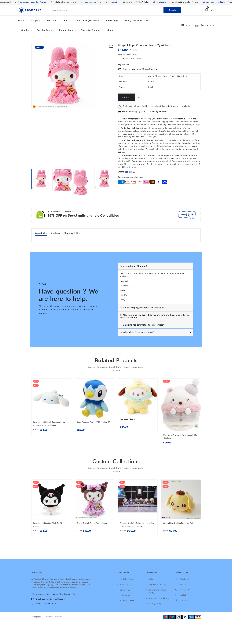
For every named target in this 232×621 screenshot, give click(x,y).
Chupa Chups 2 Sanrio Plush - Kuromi (92, 523)
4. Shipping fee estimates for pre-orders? (142, 325)
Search (172, 10)
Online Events (126, 595)
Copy (192, 217)
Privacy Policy (154, 603)
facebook (184, 579)
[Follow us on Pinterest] (134, 172)
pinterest (184, 600)
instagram (184, 589)
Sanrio (151, 81)
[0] (206, 10)
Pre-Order (52, 20)
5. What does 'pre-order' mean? (137, 332)
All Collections (126, 579)
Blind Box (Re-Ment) (88, 20)
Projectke (68, 617)
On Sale (125, 64)
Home (21, 20)
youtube (184, 595)
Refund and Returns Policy (157, 591)
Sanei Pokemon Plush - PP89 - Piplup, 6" (93, 422)
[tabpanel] (41, 179)
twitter (183, 584)
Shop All (35, 20)
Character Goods (90, 30)
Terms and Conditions (158, 598)
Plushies (152, 87)
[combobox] (116, 10)
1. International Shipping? (133, 266)
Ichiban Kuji (112, 20)
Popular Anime (44, 30)
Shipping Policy (72, 233)
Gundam (25, 30)
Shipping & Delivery (157, 584)
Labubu (109, 30)
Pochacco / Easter (127, 419)
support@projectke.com (200, 25)
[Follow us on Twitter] (130, 172)
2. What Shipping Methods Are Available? (142, 307)
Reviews (55, 233)
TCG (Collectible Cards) (137, 20)
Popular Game (66, 30)
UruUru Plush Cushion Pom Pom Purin (178, 523)
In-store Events (127, 601)
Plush (67, 20)
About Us (124, 584)
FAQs (150, 579)
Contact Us (125, 590)
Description (41, 233)
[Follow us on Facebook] (126, 172)
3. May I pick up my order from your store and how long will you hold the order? (154, 316)
